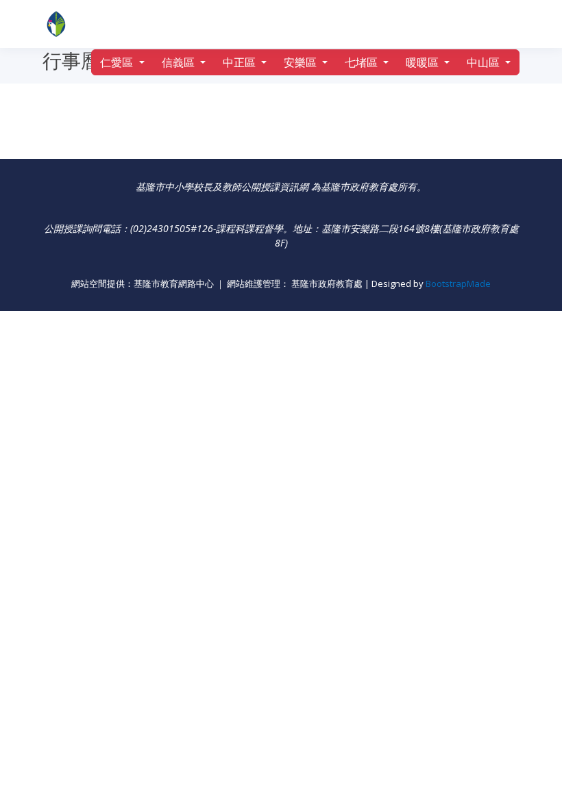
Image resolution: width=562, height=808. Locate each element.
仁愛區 (118, 62)
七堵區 (362, 62)
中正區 (240, 62)
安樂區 (301, 62)
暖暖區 (423, 62)
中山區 (484, 62)
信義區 (179, 62)
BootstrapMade (458, 283)
